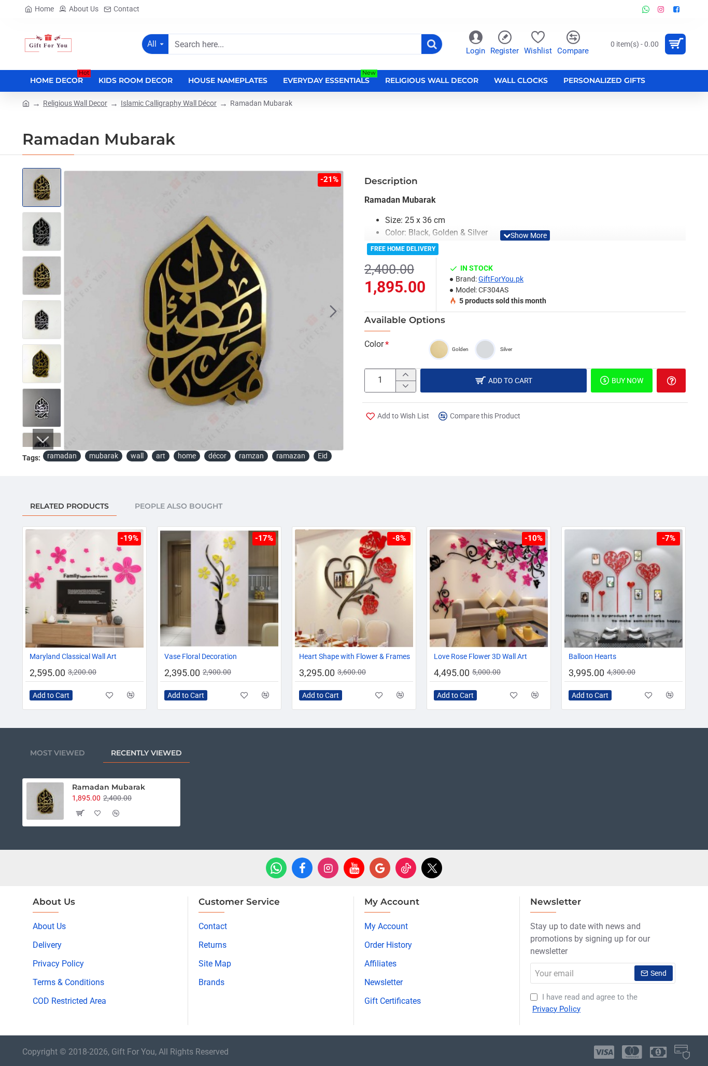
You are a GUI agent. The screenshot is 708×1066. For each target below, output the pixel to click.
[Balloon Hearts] (623, 588)
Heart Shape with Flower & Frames (354, 656)
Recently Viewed (146, 753)
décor (217, 456)
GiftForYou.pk (500, 279)
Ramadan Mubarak (108, 787)
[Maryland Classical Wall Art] (84, 588)
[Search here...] (431, 44)
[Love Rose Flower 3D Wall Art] (489, 588)
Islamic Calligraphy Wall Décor (169, 103)
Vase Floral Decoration (200, 656)
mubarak (103, 456)
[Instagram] (328, 868)
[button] (74, 310)
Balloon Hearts (592, 656)
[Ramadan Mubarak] (45, 801)
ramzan (251, 456)
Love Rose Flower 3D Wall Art (480, 656)
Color (374, 344)
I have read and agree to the (585, 1003)
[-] (405, 386)
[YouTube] (354, 868)
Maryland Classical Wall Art (73, 656)
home (187, 456)
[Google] (380, 868)
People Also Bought (178, 506)
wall (137, 456)
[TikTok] (405, 868)
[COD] (682, 1052)
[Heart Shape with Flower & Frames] (354, 588)
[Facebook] (302, 868)
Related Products (69, 506)
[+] (405, 375)
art (160, 456)
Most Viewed (57, 753)
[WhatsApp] (276, 868)
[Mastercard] (632, 1052)
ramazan (290, 456)
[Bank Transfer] (658, 1052)
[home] (26, 102)
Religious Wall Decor (75, 103)
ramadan (62, 456)
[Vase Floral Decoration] (219, 588)
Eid (323, 456)
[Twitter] (431, 868)
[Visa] (604, 1052)
